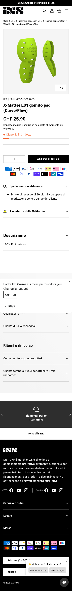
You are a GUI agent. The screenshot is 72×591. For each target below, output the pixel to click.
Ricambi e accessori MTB (30, 21)
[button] (59, 11)
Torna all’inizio (36, 433)
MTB (13, 21)
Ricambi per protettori (55, 21)
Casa (5, 21)
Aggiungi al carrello (48, 158)
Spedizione (28, 125)
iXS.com (15, 582)
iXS (5, 99)
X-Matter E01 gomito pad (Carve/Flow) (21, 24)
